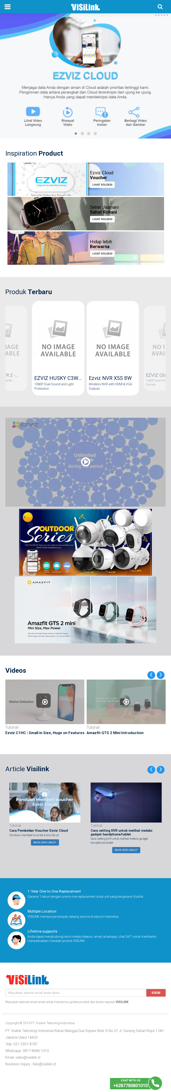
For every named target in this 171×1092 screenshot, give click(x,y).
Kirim (156, 993)
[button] (76, 133)
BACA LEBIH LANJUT (44, 842)
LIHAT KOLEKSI (102, 184)
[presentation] (151, 675)
